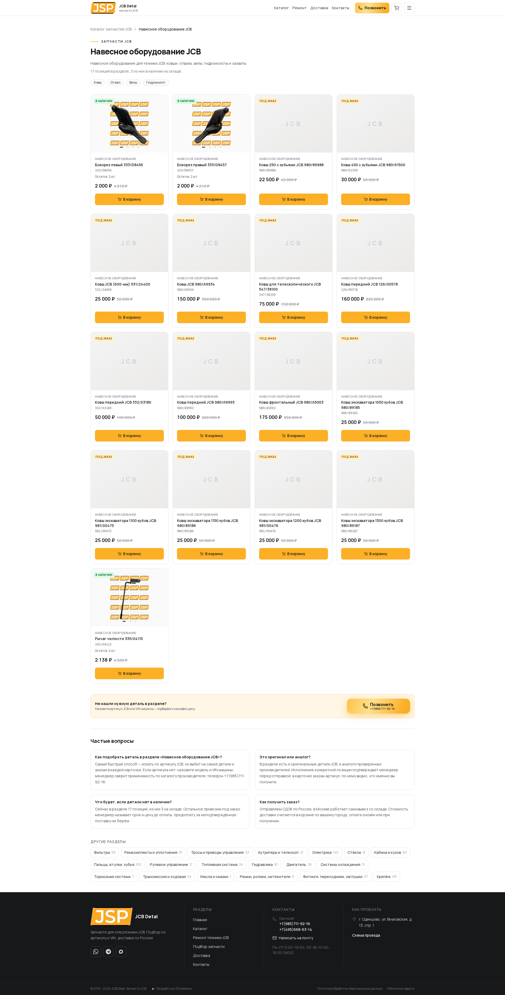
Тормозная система (114, 876)
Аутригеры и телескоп (280, 852)
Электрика (325, 852)
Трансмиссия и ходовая (167, 876)
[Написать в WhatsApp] (95, 951)
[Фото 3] (133, 147)
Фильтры (104, 852)
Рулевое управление (171, 864)
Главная (200, 919)
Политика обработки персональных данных (349, 989)
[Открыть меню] (409, 8)
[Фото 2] (128, 147)
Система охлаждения (343, 864)
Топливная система (222, 864)
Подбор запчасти (209, 946)
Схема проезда (366, 935)
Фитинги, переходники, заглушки (335, 876)
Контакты (340, 7)
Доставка (319, 7)
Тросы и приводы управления (220, 852)
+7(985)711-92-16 (294, 923)
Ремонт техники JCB (211, 937)
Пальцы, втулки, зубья (117, 864)
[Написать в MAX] (121, 951)
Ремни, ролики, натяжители (267, 876)
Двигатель (299, 864)
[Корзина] (396, 8)
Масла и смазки (215, 876)
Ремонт (299, 7)
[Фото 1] (121, 147)
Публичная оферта (401, 989)
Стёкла (356, 852)
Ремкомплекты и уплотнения (153, 852)
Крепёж (387, 876)
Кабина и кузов (390, 852)
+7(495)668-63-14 (295, 929)
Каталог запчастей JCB (111, 29)
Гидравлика (264, 864)
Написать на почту (296, 937)
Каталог (281, 7)
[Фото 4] (138, 147)
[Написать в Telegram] (108, 951)
